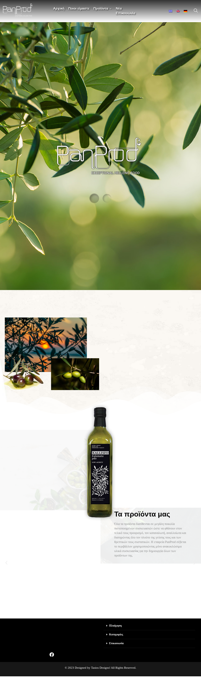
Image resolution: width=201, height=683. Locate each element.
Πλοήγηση (115, 625)
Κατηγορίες (116, 634)
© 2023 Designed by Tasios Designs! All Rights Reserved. (100, 667)
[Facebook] (51, 654)
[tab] (149, 625)
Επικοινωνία (116, 643)
